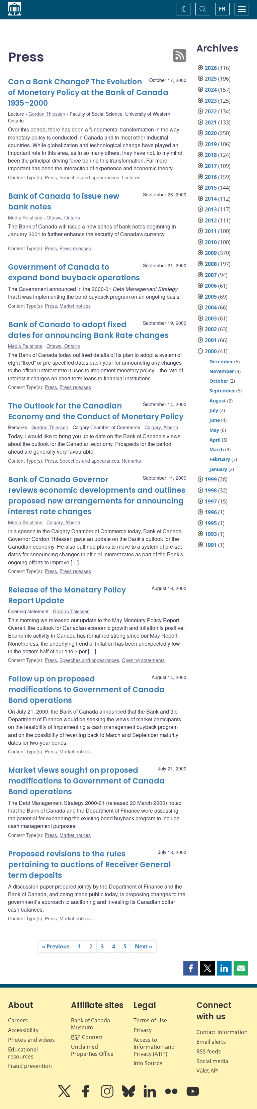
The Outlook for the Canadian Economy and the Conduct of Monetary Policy (95, 411)
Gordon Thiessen (46, 113)
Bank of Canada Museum (90, 1024)
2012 (211, 220)
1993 (211, 534)
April (215, 440)
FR (222, 8)
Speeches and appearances (89, 177)
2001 (211, 340)
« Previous (56, 946)
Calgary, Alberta (161, 427)
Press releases (75, 248)
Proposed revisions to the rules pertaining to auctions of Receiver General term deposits (89, 865)
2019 (211, 144)
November (221, 371)
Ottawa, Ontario (63, 217)
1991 (211, 545)
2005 (211, 296)
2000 (211, 351)
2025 (211, 78)
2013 (211, 209)
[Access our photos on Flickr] (172, 1096)
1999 (211, 479)
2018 (211, 155)
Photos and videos (31, 1039)
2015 (211, 187)
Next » (143, 946)
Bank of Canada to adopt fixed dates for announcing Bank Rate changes (88, 330)
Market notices (75, 305)
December (221, 361)
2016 (211, 177)
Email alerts (211, 1041)
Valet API (207, 1070)
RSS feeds (208, 1051)
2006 (211, 285)
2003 (211, 318)
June (214, 420)
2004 (211, 307)
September (222, 390)
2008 (211, 264)
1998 (211, 490)
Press (51, 177)
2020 (211, 133)
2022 (211, 111)
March (216, 449)
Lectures (131, 177)
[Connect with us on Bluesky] (129, 1096)
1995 (211, 523)
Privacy (143, 1030)
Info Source (148, 1063)
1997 (211, 501)
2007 (211, 275)
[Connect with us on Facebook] (86, 1096)
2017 (211, 166)
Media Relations (25, 217)
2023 (211, 100)
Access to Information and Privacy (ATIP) (154, 1046)
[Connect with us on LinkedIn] (150, 1096)
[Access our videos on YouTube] (193, 1096)
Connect (87, 1037)
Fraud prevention (30, 1066)
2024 (211, 89)
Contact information (222, 1032)
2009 (211, 253)
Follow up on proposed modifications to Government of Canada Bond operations (86, 690)
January (218, 469)
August (217, 400)
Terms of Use (150, 1020)
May (214, 430)
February (219, 459)
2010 (211, 242)
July (213, 410)
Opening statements (143, 660)
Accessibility (23, 1030)
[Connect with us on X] (65, 1096)
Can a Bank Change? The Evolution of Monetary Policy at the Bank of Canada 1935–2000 (88, 92)
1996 (211, 512)
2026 (211, 68)
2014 (211, 198)
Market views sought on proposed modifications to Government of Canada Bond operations (86, 781)
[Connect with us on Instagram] (107, 1096)
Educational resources (23, 1053)
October (218, 381)
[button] (190, 968)
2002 (211, 329)
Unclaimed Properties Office (92, 1050)
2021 (211, 122)
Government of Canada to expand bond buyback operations (74, 272)
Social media (212, 1061)
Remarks (131, 460)
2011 (211, 231)
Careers (18, 1020)
